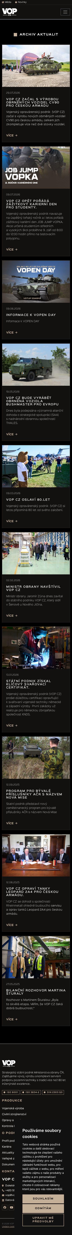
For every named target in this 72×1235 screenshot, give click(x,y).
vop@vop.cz (12, 1195)
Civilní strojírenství (14, 1114)
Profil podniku (11, 1141)
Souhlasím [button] (43, 1199)
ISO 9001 (12, 1092)
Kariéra (6, 1147)
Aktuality (8, 1153)
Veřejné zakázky (13, 1159)
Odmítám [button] (43, 1208)
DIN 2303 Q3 (54, 1092)
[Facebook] (4, 1207)
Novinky (22, 2)
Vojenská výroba (13, 1108)
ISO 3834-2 (32, 1092)
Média (8, 2)
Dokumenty (9, 1164)
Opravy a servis (12, 1120)
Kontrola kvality (12, 1126)
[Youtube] (11, 1207)
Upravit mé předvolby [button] (43, 1220)
